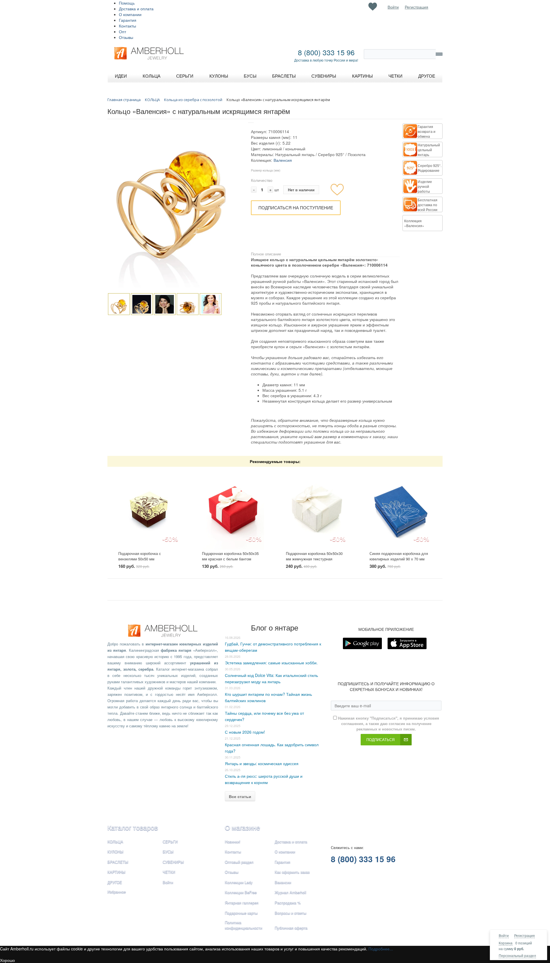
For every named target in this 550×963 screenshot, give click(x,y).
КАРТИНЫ (116, 872)
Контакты (127, 26)
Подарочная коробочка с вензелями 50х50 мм (139, 556)
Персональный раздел (517, 955)
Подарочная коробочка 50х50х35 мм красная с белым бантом (230, 556)
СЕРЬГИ (170, 841)
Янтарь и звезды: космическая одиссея (261, 763)
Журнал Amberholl (290, 892)
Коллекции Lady (239, 882)
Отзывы (126, 37)
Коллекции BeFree (241, 892)
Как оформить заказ (292, 872)
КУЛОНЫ (115, 851)
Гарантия (127, 20)
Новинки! (232, 841)
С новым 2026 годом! (245, 732)
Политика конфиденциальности (243, 924)
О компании (130, 14)
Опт (122, 31)
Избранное (116, 891)
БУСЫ (168, 851)
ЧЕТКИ (169, 872)
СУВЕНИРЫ (173, 861)
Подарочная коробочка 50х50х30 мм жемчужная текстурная (314, 556)
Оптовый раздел (239, 861)
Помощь (127, 3)
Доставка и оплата (136, 8)
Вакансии (283, 882)
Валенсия (283, 160)
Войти (504, 935)
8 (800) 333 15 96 (326, 52)
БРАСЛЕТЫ (117, 861)
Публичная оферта (291, 927)
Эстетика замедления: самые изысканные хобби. (271, 662)
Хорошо (7, 960)
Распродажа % (288, 902)
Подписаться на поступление (295, 207)
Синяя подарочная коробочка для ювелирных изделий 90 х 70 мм (399, 556)
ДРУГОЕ (114, 882)
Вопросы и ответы (290, 912)
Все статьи (240, 796)
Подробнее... (380, 949)
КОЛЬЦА (115, 841)
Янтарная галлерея (241, 902)
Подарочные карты (241, 912)
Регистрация (524, 935)
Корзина (505, 942)
